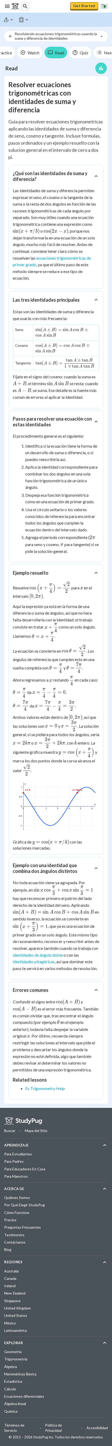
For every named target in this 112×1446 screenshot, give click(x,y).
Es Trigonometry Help (45, 1088)
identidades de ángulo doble (38, 954)
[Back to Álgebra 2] (10, 36)
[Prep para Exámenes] (23, 20)
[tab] (29, 52)
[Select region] (104, 6)
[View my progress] (101, 68)
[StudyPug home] (23, 1121)
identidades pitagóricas (34, 961)
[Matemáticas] (8, 20)
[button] (56, 176)
